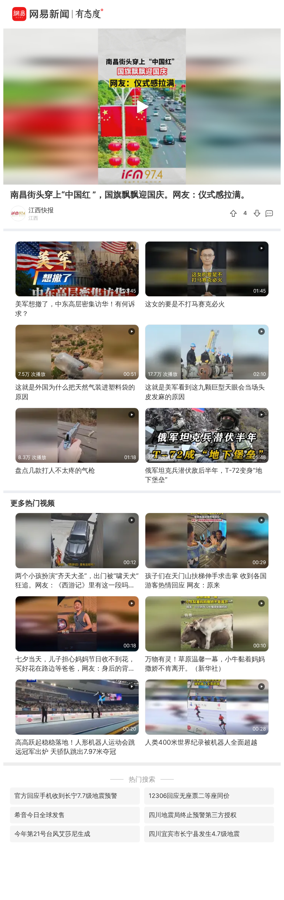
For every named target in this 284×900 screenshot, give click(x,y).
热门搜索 (142, 779)
